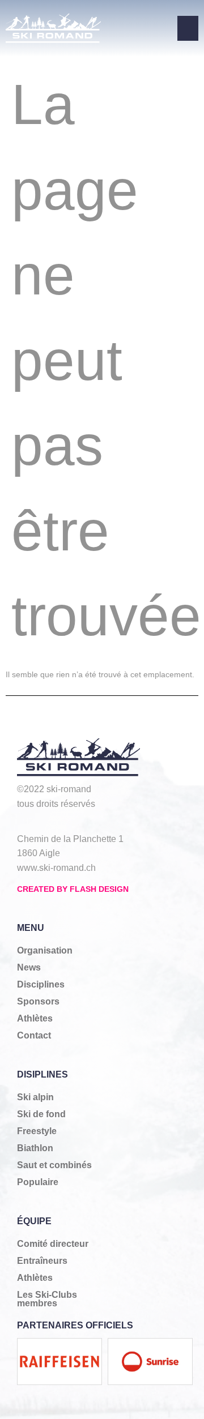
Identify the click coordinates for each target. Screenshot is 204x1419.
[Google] (97, 821)
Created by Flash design (73, 889)
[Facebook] (27, 821)
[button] (188, 28)
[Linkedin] (132, 821)
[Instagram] (62, 821)
